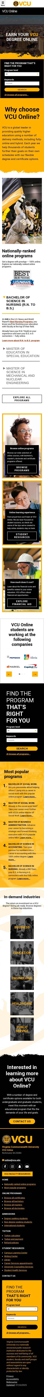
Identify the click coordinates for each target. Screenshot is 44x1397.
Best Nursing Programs (21, 321)
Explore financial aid (22, 603)
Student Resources (22, 536)
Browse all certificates (14, 1198)
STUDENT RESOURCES (13, 1248)
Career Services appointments (18, 1263)
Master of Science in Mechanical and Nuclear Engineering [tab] (20, 376)
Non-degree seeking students (18, 1222)
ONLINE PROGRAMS (12, 1193)
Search (22, 90)
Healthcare (22, 1004)
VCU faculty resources (17, 1174)
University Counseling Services (18, 1267)
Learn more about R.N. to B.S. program (21, 340)
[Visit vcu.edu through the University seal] (22, 1140)
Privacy (9, 1376)
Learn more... (29, 796)
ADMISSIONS (8, 1214)
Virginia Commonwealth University (20, 1147)
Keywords (9, 79)
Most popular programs (15, 1187)
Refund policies (11, 1242)
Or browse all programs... (16, 95)
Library (7, 1260)
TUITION (6, 1231)
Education (22, 953)
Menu (3, 5)
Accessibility (12, 1379)
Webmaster (11, 1382)
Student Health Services (15, 1270)
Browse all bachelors (14, 1201)
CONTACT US (8, 1276)
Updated (10, 1385)
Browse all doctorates (14, 1208)
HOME (5, 1179)
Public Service (22, 1029)
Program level (11, 70)
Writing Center (11, 1256)
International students (14, 1225)
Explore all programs (22, 399)
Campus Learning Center (15, 1253)
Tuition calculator (12, 1235)
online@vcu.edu (12, 1160)
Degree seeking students (16, 1218)
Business (22, 927)
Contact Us (22, 1121)
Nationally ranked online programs (20, 1184)
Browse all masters (13, 1205)
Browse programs (22, 469)
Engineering (22, 978)
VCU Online (9, 11)
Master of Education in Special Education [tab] (22, 352)
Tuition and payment (13, 1239)
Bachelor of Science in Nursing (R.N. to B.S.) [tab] (20, 303)
